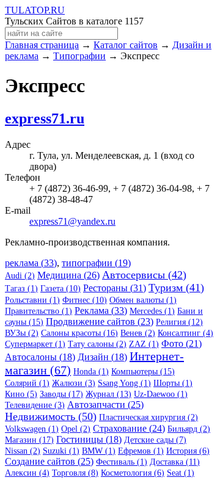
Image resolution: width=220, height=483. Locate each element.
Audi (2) (20, 275)
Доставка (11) (175, 462)
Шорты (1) (173, 383)
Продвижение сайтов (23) (99, 321)
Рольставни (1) (32, 300)
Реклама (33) (101, 310)
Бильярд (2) (188, 429)
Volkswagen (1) (32, 429)
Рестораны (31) (114, 288)
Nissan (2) (22, 451)
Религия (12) (179, 322)
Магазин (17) (29, 440)
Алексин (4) (27, 473)
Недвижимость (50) (51, 416)
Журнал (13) (108, 394)
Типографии (79, 56)
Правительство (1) (38, 311)
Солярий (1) (27, 383)
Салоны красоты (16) (79, 333)
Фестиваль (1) (121, 462)
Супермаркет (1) (35, 344)
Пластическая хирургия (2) (148, 417)
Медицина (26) (68, 275)
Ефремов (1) (141, 451)
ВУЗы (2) (21, 333)
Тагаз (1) (21, 288)
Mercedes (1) (152, 311)
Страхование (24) (129, 428)
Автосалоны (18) (40, 357)
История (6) (188, 451)
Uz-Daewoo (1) (161, 394)
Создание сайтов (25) (49, 461)
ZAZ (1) (144, 344)
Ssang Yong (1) (124, 383)
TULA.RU (35, 10)
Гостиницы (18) (89, 439)
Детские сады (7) (155, 440)
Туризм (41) (176, 287)
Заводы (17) (61, 394)
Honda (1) (91, 371)
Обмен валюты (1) (143, 300)
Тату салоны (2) (97, 344)
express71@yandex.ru (72, 221)
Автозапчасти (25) (105, 404)
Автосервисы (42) (144, 275)
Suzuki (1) (61, 451)
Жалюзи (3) (73, 383)
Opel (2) (75, 429)
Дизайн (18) (102, 357)
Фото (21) (181, 343)
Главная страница (42, 45)
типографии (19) (96, 263)
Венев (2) (137, 333)
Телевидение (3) (35, 405)
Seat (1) (180, 473)
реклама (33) (31, 263)
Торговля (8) (75, 473)
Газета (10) (60, 288)
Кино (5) (21, 394)
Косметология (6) (132, 473)
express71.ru (44, 118)
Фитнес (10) (84, 300)
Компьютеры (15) (143, 371)
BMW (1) (99, 451)
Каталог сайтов (126, 45)
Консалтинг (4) (185, 333)
